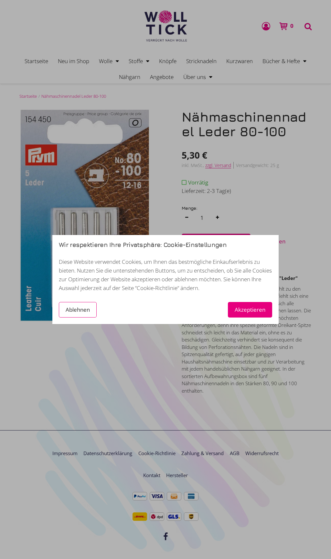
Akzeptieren (250, 309)
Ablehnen (78, 309)
